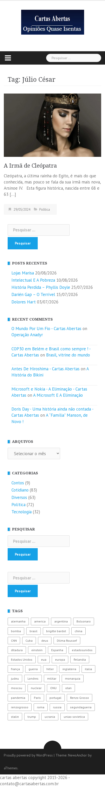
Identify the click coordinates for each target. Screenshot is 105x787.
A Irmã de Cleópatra (30, 165)
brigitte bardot (56, 631)
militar (51, 678)
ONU (53, 688)
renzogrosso (19, 707)
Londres (33, 678)
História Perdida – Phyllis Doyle (40, 287)
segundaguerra (80, 707)
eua (43, 659)
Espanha (57, 650)
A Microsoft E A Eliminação (58, 395)
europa (60, 659)
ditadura (17, 650)
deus (44, 640)
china (78, 631)
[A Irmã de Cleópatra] (52, 124)
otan (68, 688)
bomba (16, 631)
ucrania (50, 717)
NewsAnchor (77, 755)
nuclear (36, 688)
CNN (14, 640)
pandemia (18, 698)
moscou (16, 688)
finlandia (80, 659)
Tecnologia (21, 512)
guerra (33, 669)
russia (57, 707)
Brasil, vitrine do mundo (68, 355)
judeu (15, 678)
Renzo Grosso (79, 698)
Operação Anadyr (27, 335)
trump (32, 717)
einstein (37, 650)
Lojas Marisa (22, 273)
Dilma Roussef (67, 640)
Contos (17, 483)
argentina (61, 621)
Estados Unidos (21, 659)
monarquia (72, 678)
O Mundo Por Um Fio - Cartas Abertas (46, 328)
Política (44, 209)
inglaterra (69, 669)
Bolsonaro (83, 621)
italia (88, 669)
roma (40, 707)
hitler (50, 669)
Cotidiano (20, 490)
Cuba (29, 640)
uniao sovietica (74, 717)
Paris (37, 698)
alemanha (18, 621)
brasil (33, 631)
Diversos (19, 497)
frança (15, 669)
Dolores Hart (23, 302)
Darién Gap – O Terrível (33, 294)
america (40, 621)
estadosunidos (82, 650)
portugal (55, 698)
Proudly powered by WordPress (28, 755)
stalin (15, 717)
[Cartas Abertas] (52, 22)
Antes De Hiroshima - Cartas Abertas (45, 369)
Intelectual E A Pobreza (33, 280)
